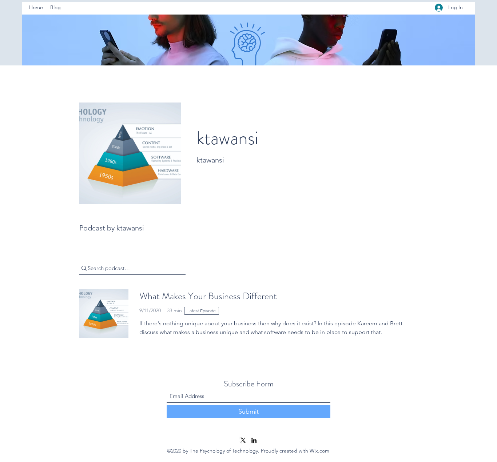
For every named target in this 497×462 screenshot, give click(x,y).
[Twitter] (243, 440)
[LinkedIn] (254, 440)
